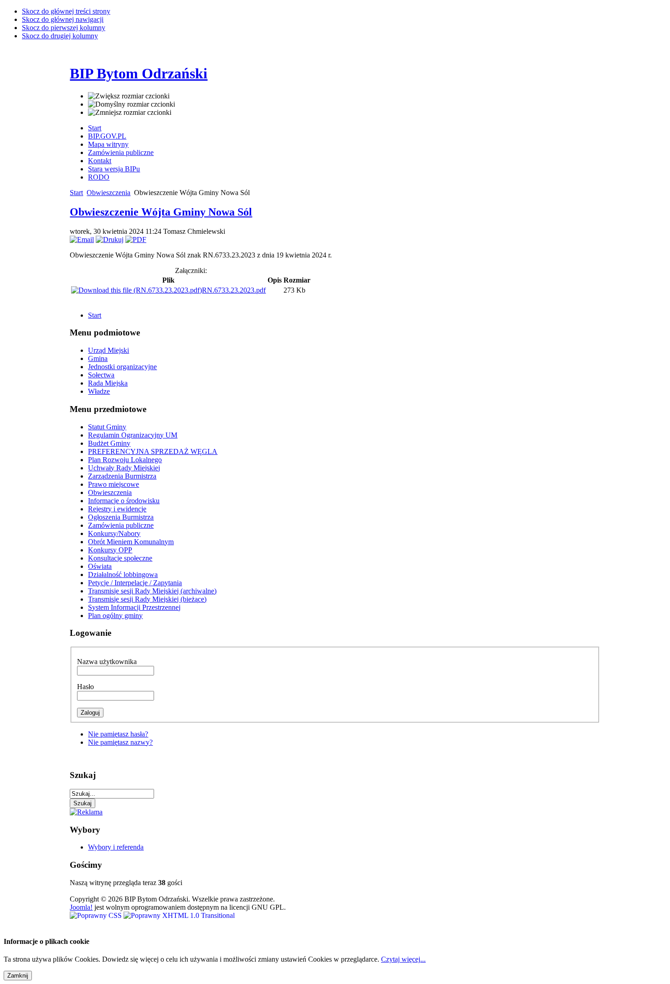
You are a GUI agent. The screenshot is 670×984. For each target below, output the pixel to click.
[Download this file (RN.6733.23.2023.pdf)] (136, 290)
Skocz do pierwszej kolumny (63, 27)
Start (76, 192)
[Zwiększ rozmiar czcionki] (129, 96)
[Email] (82, 239)
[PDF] (135, 239)
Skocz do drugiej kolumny (60, 36)
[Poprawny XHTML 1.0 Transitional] (179, 915)
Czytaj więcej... (403, 959)
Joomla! (81, 907)
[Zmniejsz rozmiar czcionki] (129, 112)
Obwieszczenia (108, 192)
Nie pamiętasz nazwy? (120, 742)
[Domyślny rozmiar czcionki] (131, 104)
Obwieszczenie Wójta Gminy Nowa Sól (161, 212)
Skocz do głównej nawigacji (62, 19)
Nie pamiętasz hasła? (118, 734)
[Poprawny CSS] (97, 915)
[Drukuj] (110, 239)
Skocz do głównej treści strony (66, 11)
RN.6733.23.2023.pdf (234, 290)
